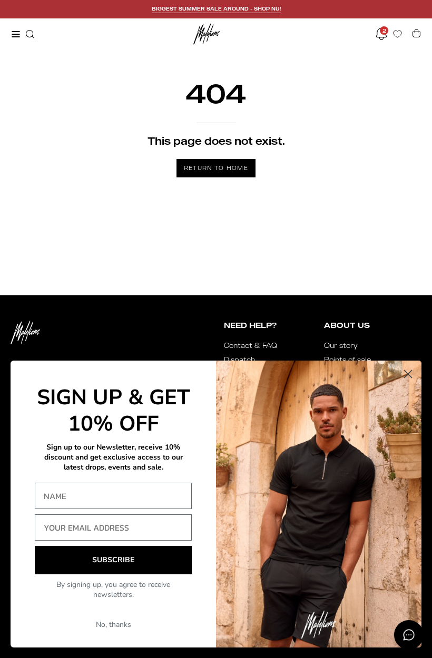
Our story (341, 345)
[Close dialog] (408, 374)
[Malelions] (206, 34)
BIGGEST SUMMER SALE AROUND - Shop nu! (216, 9)
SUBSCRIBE (113, 560)
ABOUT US (347, 325)
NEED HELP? (250, 325)
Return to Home (216, 168)
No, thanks (113, 625)
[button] (29, 34)
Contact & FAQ (250, 345)
